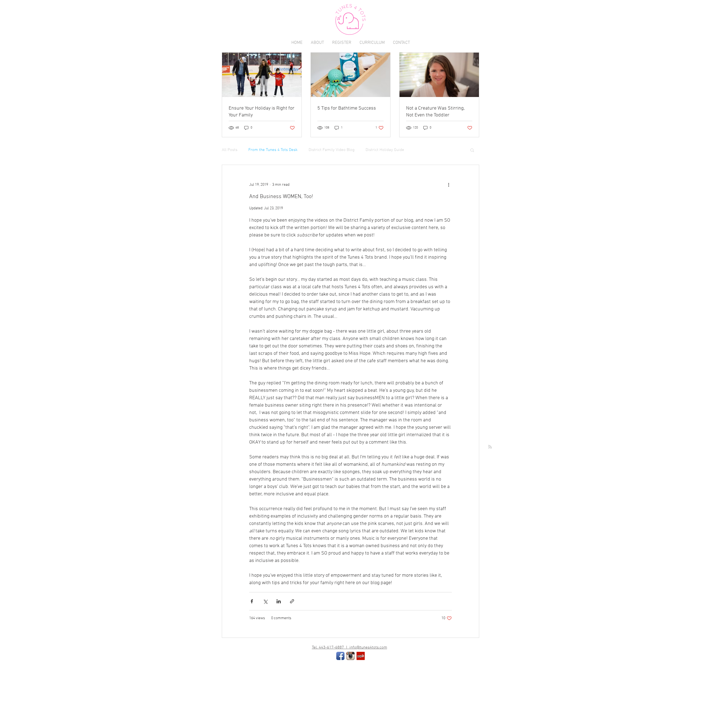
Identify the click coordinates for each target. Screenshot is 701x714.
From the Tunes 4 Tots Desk (273, 149)
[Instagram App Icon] (350, 656)
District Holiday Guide (385, 149)
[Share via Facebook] (251, 601)
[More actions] (448, 184)
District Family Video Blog (332, 149)
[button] (472, 150)
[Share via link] (292, 601)
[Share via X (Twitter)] (265, 601)
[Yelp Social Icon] (361, 656)
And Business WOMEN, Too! (281, 196)
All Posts (229, 149)
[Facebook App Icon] (340, 656)
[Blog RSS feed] (490, 447)
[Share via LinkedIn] (278, 601)
